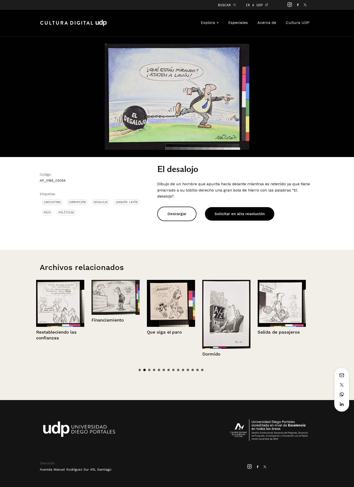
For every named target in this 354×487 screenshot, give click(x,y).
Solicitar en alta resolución (240, 213)
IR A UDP (255, 5)
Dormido (165, 353)
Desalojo (100, 202)
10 (183, 370)
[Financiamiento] (69, 297)
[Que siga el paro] (125, 303)
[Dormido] (180, 314)
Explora (208, 22)
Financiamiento (61, 319)
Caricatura (52, 202)
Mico (47, 212)
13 (197, 370)
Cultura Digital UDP (73, 26)
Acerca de (266, 22)
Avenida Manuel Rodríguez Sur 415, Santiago (75, 469)
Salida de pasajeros (232, 332)
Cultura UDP (297, 22)
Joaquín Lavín (127, 202)
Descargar (176, 213)
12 (192, 370)
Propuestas (279, 332)
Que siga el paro (118, 332)
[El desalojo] (177, 96)
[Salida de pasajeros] (235, 303)
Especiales (238, 22)
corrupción (77, 202)
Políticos (66, 212)
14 (202, 370)
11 (188, 370)
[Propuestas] (291, 303)
